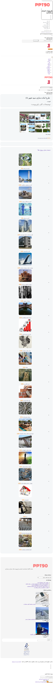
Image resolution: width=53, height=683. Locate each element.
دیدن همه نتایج (49, 38)
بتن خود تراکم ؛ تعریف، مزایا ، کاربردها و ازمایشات (38, 586)
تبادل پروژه (46, 24)
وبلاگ (47, 23)
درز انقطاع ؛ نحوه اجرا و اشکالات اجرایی (40, 585)
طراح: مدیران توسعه (16, 661)
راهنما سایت (46, 27)
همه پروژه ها (46, 22)
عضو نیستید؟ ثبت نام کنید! (40, 681)
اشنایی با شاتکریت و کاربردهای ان (41, 587)
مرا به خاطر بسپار (47, 680)
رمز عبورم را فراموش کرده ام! (45, 679)
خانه (48, 21)
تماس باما (46, 28)
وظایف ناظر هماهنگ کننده (43, 582)
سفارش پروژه (45, 26)
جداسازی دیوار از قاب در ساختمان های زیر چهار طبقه (37, 583)
